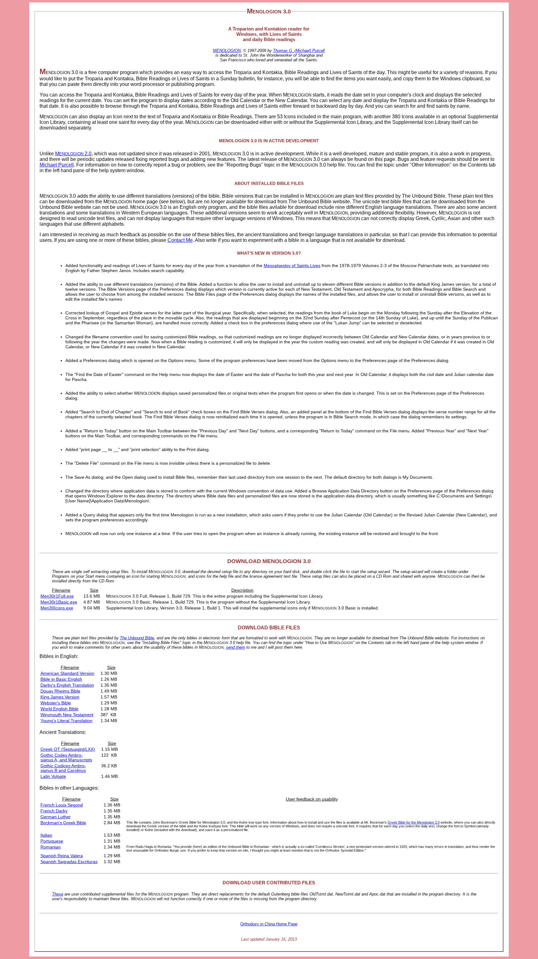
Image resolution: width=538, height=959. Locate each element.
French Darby (54, 811)
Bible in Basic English (61, 679)
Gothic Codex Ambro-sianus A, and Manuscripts (66, 757)
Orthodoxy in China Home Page (268, 924)
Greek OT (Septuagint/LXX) (67, 749)
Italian (46, 835)
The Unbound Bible (137, 638)
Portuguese (51, 841)
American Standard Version (67, 673)
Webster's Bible (55, 703)
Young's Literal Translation (66, 720)
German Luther (55, 817)
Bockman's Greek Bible (63, 822)
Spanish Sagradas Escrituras (68, 861)
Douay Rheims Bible (60, 691)
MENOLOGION (227, 50)
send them (235, 647)
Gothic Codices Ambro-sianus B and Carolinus (63, 768)
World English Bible (59, 709)
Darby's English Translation (67, 685)
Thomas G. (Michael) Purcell (299, 50)
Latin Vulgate (53, 776)
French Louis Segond (61, 805)
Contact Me (180, 240)
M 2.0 (73, 153)
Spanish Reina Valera (61, 855)
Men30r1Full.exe (57, 596)
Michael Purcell (57, 164)
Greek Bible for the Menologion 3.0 (414, 822)
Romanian (50, 847)
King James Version (59, 697)
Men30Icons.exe (56, 608)
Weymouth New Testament (66, 714)
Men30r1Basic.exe (58, 602)
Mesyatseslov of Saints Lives (292, 265)
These (57, 894)
